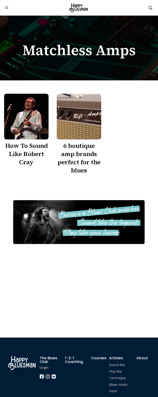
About (142, 357)
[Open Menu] (6, 7)
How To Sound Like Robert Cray (26, 153)
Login (44, 367)
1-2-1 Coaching (74, 359)
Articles (116, 357)
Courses (98, 357)
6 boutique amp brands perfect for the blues (79, 158)
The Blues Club (48, 359)
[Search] (150, 8)
